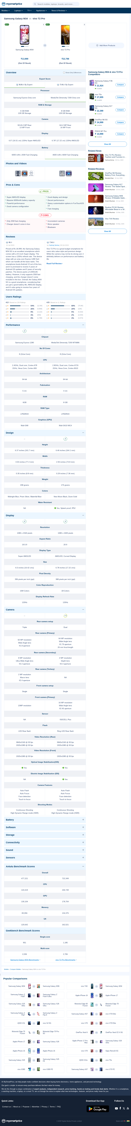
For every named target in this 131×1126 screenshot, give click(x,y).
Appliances (40, 10)
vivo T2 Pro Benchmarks (65, 960)
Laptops (17, 10)
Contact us (6, 1107)
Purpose (26, 1107)
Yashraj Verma (54, 245)
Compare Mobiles (15, 969)
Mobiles (5, 10)
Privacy (44, 1107)
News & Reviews (58, 10)
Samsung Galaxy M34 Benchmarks (24, 960)
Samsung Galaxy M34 (25, 50)
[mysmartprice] (12, 4)
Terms (52, 1107)
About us (16, 1107)
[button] (35, 4)
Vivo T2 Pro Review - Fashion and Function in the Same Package (115, 156)
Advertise (35, 1107)
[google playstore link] (98, 1111)
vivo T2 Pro (65, 50)
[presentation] (7, 34)
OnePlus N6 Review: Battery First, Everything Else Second (114, 174)
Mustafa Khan (109, 178)
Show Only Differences (73, 73)
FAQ (59, 1107)
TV (28, 10)
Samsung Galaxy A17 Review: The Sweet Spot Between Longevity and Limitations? (115, 185)
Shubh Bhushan (110, 189)
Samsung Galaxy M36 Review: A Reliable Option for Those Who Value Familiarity (115, 197)
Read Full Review (54, 263)
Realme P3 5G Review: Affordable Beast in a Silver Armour (116, 208)
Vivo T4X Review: (112, 219)
